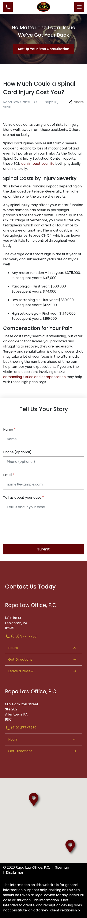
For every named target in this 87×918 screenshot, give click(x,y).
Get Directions (20, 659)
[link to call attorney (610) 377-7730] (8, 7)
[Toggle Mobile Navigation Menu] (79, 7)
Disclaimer (14, 872)
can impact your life (37, 163)
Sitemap (62, 867)
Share (79, 102)
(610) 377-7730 (23, 636)
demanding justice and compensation (34, 376)
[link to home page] (43, 6)
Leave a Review (20, 671)
